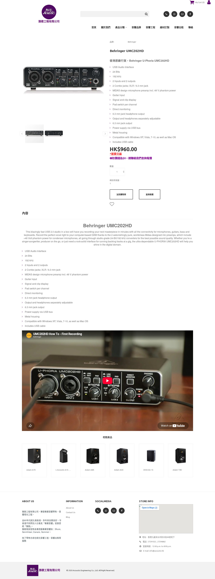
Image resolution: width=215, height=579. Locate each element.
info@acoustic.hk (156, 551)
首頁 (94, 27)
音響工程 (150, 27)
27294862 (161, 542)
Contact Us (70, 512)
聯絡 (190, 27)
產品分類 (120, 27)
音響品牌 (136, 27)
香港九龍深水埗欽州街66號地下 (161, 537)
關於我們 (105, 27)
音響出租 (179, 27)
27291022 (152, 542)
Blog (68, 517)
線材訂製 (164, 27)
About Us (70, 508)
